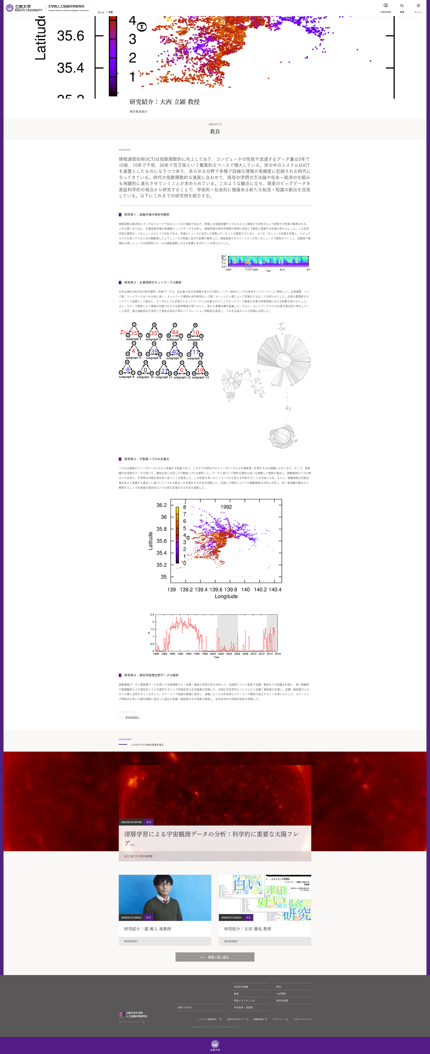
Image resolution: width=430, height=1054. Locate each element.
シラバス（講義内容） (208, 1019)
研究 (278, 986)
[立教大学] (25, 8)
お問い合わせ (185, 1007)
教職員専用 (259, 1019)
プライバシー (278, 1019)
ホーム (101, 11)
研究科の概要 (241, 986)
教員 (236, 993)
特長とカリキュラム (244, 1000)
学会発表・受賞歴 (243, 1007)
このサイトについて (302, 1019)
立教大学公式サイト (236, 1019)
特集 (111, 11)
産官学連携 (282, 1000)
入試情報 (281, 993)
